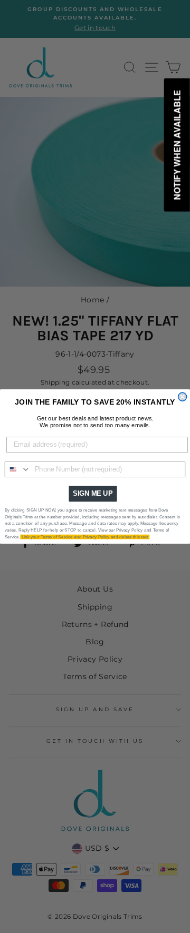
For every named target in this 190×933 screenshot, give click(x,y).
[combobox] (18, 469)
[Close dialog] (182, 396)
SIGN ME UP (92, 493)
